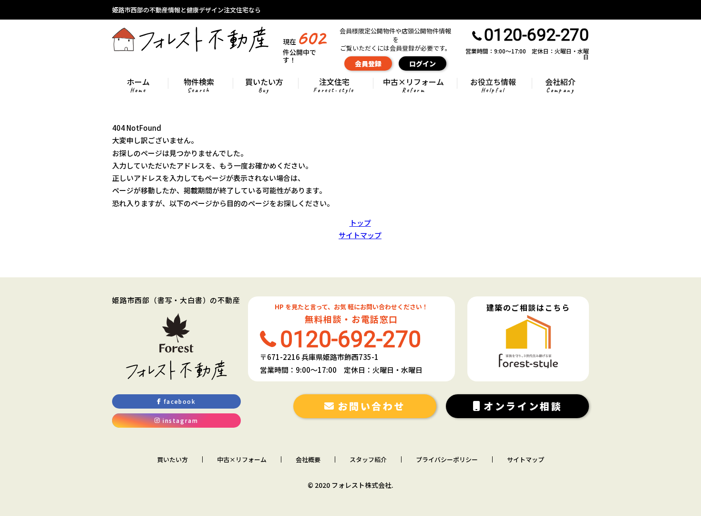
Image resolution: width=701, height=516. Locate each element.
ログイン (422, 63)
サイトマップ (360, 235)
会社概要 (308, 459)
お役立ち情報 (493, 86)
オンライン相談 (523, 406)
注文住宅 (333, 86)
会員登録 (368, 63)
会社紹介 (560, 86)
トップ (360, 223)
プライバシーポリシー (447, 459)
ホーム (138, 86)
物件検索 (199, 86)
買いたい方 (264, 86)
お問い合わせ (371, 406)
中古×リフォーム (413, 86)
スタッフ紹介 (368, 459)
